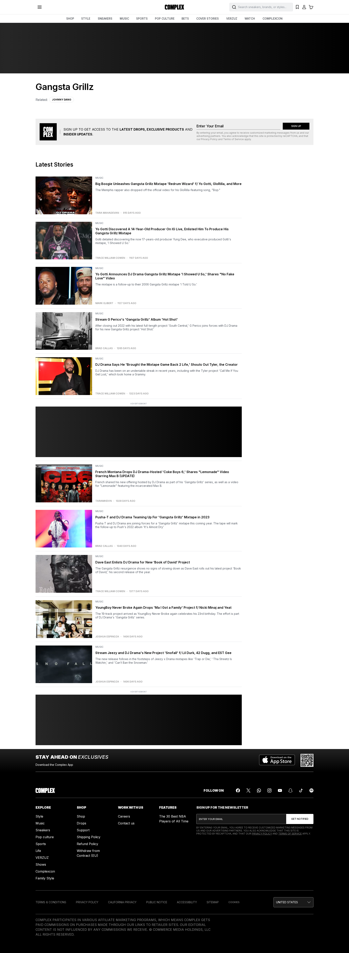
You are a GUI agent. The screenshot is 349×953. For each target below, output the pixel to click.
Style (39, 816)
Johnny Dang (61, 99)
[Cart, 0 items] (311, 7)
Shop (81, 816)
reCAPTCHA (290, 135)
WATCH (250, 18)
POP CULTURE (164, 18)
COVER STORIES (207, 18)
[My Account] (304, 7)
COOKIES (234, 902)
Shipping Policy (88, 837)
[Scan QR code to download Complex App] (307, 760)
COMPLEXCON (273, 18)
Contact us (126, 823)
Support (83, 830)
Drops (81, 823)
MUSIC (124, 18)
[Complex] (174, 7)
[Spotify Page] (311, 790)
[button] (293, 902)
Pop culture (45, 837)
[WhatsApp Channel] (259, 790)
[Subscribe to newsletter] (299, 819)
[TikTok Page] (301, 790)
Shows (41, 864)
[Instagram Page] (269, 790)
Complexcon (45, 871)
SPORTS (142, 18)
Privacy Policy (209, 139)
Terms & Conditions (51, 902)
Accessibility (187, 902)
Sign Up (296, 126)
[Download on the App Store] (277, 760)
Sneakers (43, 830)
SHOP (70, 18)
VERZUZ (231, 18)
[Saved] (297, 7)
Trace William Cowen (110, 258)
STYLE (85, 18)
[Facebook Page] (238, 790)
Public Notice (156, 902)
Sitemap (213, 902)
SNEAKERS (105, 18)
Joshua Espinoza (107, 636)
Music (40, 823)
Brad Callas (104, 348)
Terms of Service (233, 139)
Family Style (45, 878)
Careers (124, 816)
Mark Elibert (104, 303)
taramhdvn (103, 501)
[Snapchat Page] (290, 790)
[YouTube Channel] (280, 790)
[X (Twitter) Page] (248, 790)
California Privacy (122, 902)
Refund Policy (87, 844)
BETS (185, 18)
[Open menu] (40, 7)
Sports (41, 844)
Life (38, 851)
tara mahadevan (107, 212)
